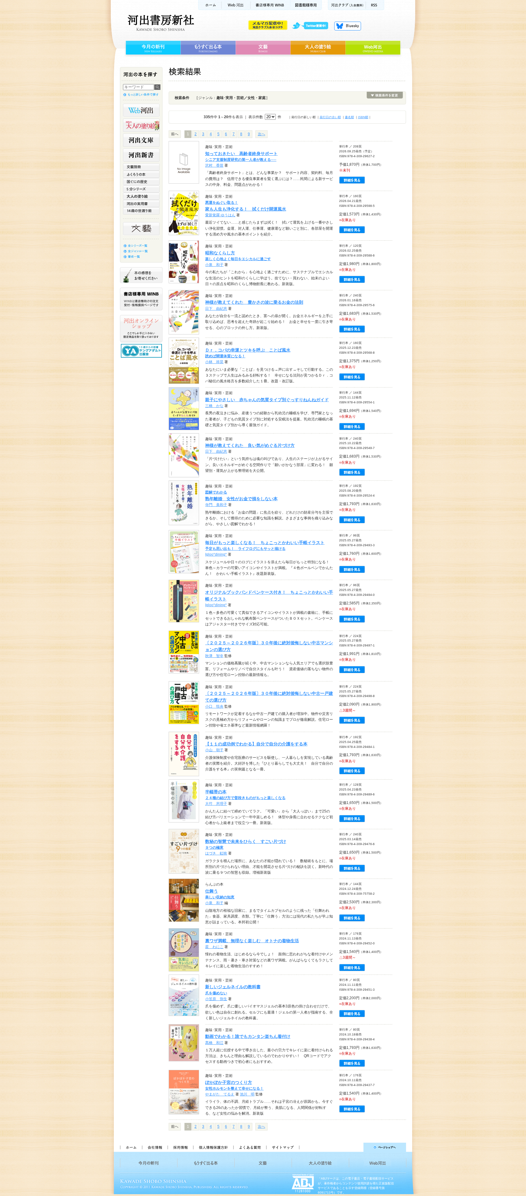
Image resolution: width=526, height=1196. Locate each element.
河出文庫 (141, 140)
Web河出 (236, 5)
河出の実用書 (141, 203)
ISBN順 (363, 117)
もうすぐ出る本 (208, 48)
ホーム (209, 5)
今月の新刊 (152, 48)
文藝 (263, 48)
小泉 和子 (214, 265)
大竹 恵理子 (216, 803)
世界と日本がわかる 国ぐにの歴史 (141, 181)
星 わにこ (214, 947)
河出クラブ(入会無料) (347, 5)
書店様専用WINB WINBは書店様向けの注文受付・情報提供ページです (141, 299)
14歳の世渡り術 (141, 210)
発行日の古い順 (330, 117)
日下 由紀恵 (216, 308)
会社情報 (154, 1147)
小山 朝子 (214, 750)
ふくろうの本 (141, 174)
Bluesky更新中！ (348, 26)
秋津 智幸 (214, 656)
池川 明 (247, 1094)
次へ (261, 134)
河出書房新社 (160, 23)
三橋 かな (214, 406)
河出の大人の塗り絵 (141, 125)
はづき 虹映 (216, 853)
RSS (375, 5)
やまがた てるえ (219, 1094)
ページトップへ (355, 1147)
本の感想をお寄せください (141, 275)
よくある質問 (249, 1147)
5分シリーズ (141, 189)
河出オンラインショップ (141, 328)
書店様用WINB (270, 5)
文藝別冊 (141, 167)
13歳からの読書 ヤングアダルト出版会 (142, 351)
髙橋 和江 (214, 1043)
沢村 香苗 (214, 165)
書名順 (349, 117)
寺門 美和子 (216, 505)
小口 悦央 (214, 706)
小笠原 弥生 (216, 999)
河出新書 (141, 155)
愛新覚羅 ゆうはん (220, 215)
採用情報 (180, 1147)
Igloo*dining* (216, 554)
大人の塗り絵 (317, 48)
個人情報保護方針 (213, 1147)
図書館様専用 (306, 5)
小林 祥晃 (214, 362)
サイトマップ (283, 1147)
